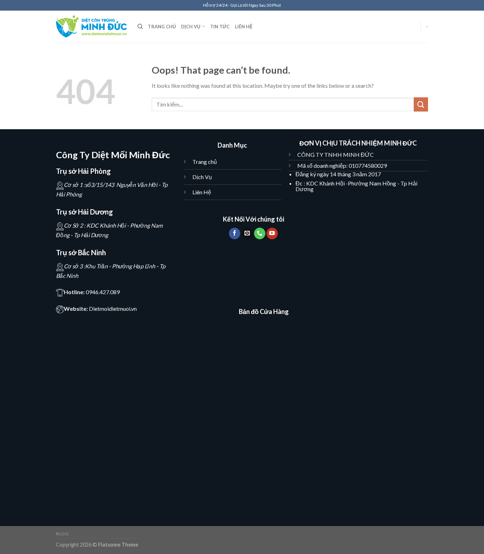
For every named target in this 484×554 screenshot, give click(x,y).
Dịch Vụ (202, 176)
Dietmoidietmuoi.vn (113, 308)
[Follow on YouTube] (272, 233)
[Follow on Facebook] (234, 233)
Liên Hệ (201, 192)
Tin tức (220, 26)
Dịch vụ (191, 26)
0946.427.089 (103, 292)
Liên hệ (244, 26)
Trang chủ (162, 26)
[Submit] (421, 104)
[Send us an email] (247, 233)
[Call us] (259, 233)
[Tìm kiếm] (140, 26)
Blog (62, 533)
